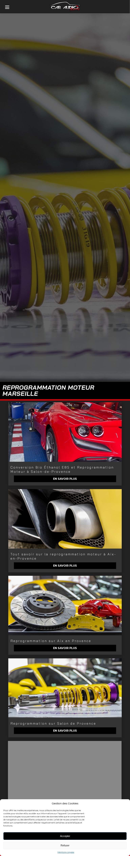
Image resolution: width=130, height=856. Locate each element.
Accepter (65, 836)
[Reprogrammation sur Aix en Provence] (65, 605)
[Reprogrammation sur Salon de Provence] (65, 688)
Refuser (65, 845)
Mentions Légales (66, 852)
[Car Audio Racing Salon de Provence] (64, 770)
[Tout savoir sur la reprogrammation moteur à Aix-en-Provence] (65, 519)
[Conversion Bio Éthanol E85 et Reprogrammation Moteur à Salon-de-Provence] (65, 432)
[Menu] (7, 7)
